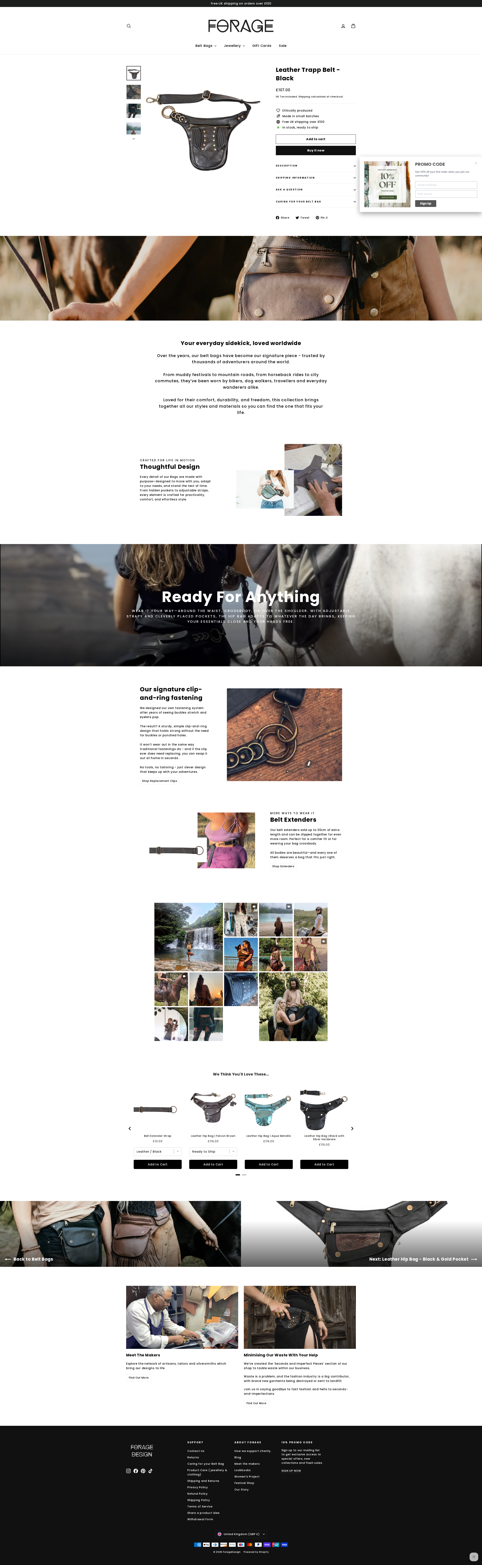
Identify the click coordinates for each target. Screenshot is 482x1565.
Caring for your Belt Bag (298, 201)
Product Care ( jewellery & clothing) (207, 1472)
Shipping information (295, 177)
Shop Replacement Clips (159, 781)
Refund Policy (197, 1494)
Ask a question (289, 189)
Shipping (304, 96)
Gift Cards (262, 45)
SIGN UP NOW (291, 1471)
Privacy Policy (197, 1487)
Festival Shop (244, 1483)
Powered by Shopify (256, 1552)
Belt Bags (204, 45)
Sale (283, 45)
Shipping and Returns (203, 1481)
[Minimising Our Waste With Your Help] (300, 1317)
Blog (237, 1457)
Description (286, 165)
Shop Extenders (283, 866)
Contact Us (195, 1451)
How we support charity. (252, 1451)
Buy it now (315, 150)
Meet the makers (247, 1464)
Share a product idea (203, 1513)
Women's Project (246, 1476)
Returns (193, 1457)
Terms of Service (200, 1506)
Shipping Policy (198, 1500)
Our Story (241, 1489)
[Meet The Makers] (182, 1317)
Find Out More (139, 1378)
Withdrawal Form (200, 1519)
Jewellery (233, 45)
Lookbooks (242, 1470)
